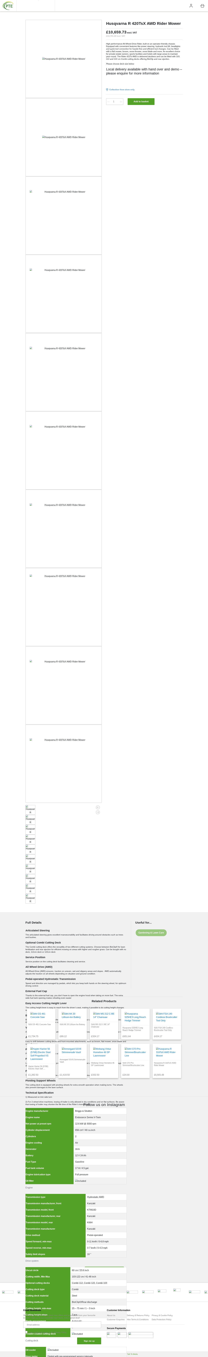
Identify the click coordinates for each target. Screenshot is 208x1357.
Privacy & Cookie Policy (162, 1315)
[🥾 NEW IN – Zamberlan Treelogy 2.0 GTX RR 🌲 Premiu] (84, 1142)
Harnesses (78, 5)
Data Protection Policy (161, 1319)
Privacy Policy (60, 1332)
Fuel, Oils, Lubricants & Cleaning (85, 61)
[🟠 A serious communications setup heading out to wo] (163, 1186)
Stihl (178, 5)
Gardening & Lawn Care (151, 932)
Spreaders (63, 89)
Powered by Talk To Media (127, 1354)
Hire (139, 5)
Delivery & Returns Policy (138, 1315)
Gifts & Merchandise (82, 91)
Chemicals (85, 23)
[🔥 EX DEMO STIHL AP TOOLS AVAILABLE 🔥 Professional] (44, 1151)
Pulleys (77, 69)
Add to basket (141, 101)
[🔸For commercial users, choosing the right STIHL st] (124, 1158)
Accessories (72, 92)
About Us (111, 1315)
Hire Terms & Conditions (138, 1319)
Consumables (82, 16)
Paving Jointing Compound (86, 76)
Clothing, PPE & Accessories (68, 78)
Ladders (70, 37)
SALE (168, 5)
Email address (33, 1325)
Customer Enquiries (116, 1319)
